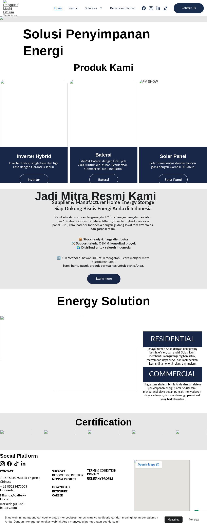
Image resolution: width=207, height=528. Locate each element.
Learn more (104, 278)
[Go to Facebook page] (145, 8)
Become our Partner (122, 8)
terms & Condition (101, 470)
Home (58, 8)
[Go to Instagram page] (152, 8)
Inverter (34, 180)
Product (73, 8)
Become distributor (67, 475)
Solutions (91, 8)
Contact (7, 471)
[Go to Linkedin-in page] (160, 8)
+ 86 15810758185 (14, 477)
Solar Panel (173, 180)
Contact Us (189, 8)
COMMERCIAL (172, 374)
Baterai (103, 180)
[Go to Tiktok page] (166, 8)
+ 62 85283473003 (13, 486)
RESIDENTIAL (173, 339)
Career (57, 495)
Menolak (194, 519)
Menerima (173, 519)
